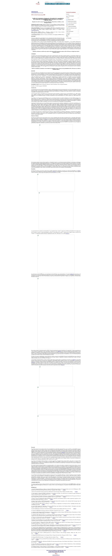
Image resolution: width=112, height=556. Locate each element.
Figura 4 (33, 362)
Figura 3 (67, 233)
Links (64, 489)
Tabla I (79, 170)
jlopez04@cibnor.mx (35, 30)
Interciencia (34, 11)
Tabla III (73, 359)
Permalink (69, 38)
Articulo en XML (71, 19)
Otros (69, 34)
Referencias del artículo (72, 21)
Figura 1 (46, 119)
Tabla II (72, 274)
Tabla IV (62, 364)
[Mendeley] (67, 34)
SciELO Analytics (71, 24)
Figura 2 (54, 171)
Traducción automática (72, 26)
